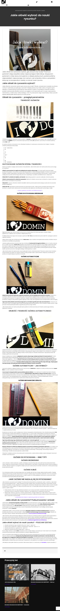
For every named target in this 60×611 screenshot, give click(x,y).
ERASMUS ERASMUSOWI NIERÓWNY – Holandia (17, 605)
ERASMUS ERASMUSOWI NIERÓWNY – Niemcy (42, 582)
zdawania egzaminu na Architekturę (37, 520)
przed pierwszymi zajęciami (21, 10)
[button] (28, 5)
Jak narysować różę (10, 582)
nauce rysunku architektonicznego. (38, 513)
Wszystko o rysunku (41, 10)
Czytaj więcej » (7, 584)
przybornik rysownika (31, 10)
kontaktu (44, 542)
